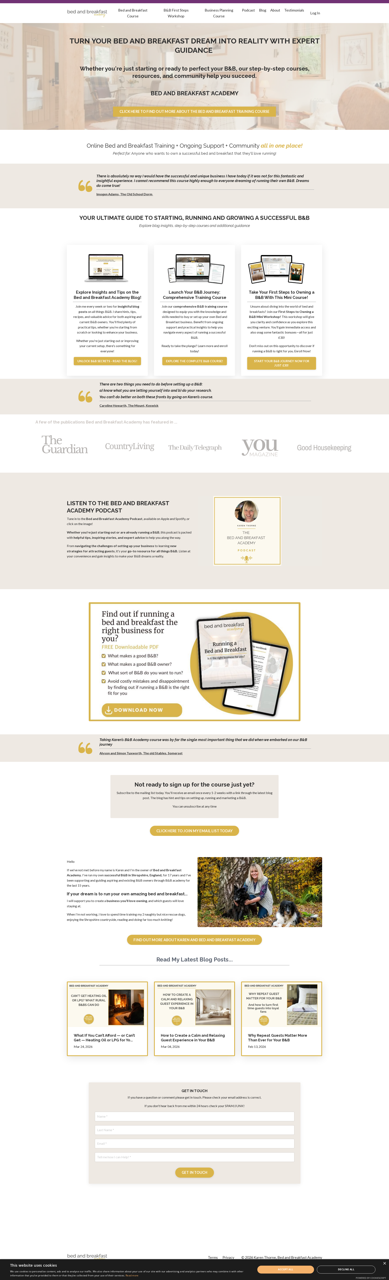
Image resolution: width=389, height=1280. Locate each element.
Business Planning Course (219, 13)
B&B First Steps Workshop (176, 13)
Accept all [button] (285, 1269)
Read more (132, 1275)
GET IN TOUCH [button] (194, 1172)
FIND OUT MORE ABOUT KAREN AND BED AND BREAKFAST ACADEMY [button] (194, 940)
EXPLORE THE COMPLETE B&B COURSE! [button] (194, 361)
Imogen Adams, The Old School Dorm (124, 194)
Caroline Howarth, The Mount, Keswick (128, 405)
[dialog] (194, 1269)
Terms (213, 1257)
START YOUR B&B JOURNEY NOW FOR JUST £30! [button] (281, 363)
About (275, 10)
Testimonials (294, 10)
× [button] (384, 1263)
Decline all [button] (346, 1269)
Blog (262, 10)
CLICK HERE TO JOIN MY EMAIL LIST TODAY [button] (194, 831)
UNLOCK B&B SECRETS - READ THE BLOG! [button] (107, 361)
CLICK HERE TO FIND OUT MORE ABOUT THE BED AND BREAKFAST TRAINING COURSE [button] (195, 111)
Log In (315, 13)
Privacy (228, 1257)
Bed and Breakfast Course (132, 13)
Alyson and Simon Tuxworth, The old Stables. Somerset (141, 753)
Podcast (248, 10)
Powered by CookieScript (371, 1277)
